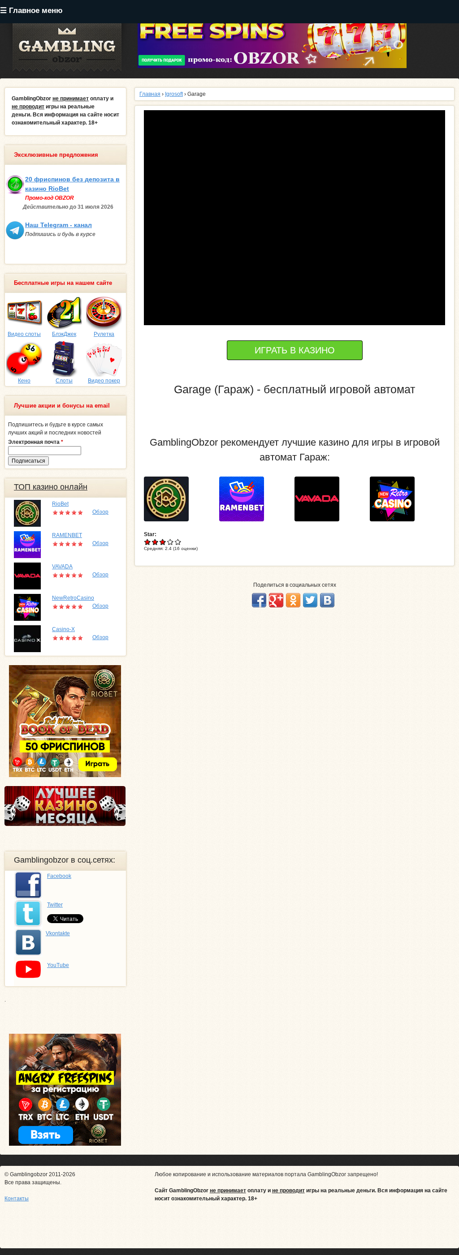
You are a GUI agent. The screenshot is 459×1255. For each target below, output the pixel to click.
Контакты (16, 1198)
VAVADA (62, 566)
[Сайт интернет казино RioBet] (169, 498)
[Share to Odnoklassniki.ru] (293, 600)
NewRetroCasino (73, 598)
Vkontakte (58, 933)
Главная (149, 94)
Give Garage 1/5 (148, 541)
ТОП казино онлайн (50, 486)
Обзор (100, 512)
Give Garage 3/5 (163, 541)
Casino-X (63, 629)
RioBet (60, 504)
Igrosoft (174, 94)
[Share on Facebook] (259, 600)
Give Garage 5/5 (178, 541)
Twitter (55, 905)
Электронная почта (35, 442)
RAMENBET (67, 535)
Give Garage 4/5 (170, 541)
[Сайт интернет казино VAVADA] (320, 498)
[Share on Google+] (276, 600)
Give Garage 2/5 (155, 541)
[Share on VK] (327, 600)
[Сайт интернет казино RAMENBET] (245, 498)
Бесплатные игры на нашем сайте (63, 283)
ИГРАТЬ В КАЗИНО (295, 350)
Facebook (59, 876)
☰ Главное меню (31, 10)
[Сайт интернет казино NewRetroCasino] (395, 498)
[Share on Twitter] (310, 600)
